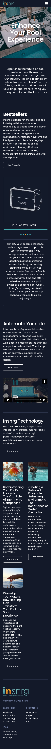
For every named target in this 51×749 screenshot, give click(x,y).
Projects (30, 715)
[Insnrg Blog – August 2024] (13, 569)
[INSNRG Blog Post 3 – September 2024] (13, 462)
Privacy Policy (10, 731)
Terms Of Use (10, 734)
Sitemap (7, 737)
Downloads (31, 712)
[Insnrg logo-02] (8, 2)
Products (7, 712)
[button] (21, 234)
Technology (9, 718)
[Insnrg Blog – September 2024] (38, 462)
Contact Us (9, 721)
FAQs (28, 721)
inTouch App (32, 718)
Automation (9, 715)
